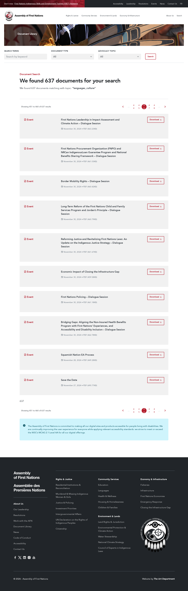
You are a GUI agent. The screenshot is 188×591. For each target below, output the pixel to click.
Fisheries (145, 484)
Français (181, 3)
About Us (170, 15)
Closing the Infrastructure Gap (156, 507)
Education (103, 484)
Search (179, 15)
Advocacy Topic (107, 51)
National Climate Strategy (111, 542)
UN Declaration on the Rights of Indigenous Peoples (72, 521)
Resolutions (143, 3)
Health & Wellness (107, 496)
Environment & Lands (108, 15)
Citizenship (61, 528)
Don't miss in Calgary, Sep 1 (42, 4)
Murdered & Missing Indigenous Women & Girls (72, 495)
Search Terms (11, 51)
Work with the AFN (22, 520)
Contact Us (172, 3)
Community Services (89, 15)
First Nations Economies (153, 496)
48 (154, 106)
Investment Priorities (66, 508)
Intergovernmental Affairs (68, 514)
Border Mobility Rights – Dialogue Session (85, 181)
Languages (103, 490)
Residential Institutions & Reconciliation (68, 486)
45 (139, 106)
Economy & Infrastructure (130, 15)
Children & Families (108, 507)
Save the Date (69, 380)
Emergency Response (151, 501)
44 (133, 106)
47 (149, 106)
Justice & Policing (64, 502)
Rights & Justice (72, 15)
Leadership (131, 3)
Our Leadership (21, 509)
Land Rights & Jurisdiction (111, 522)
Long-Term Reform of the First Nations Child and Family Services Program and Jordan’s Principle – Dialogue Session (93, 210)
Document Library (22, 526)
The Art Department (164, 578)
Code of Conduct (22, 537)
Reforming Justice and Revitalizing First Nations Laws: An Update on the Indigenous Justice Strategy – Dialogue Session (94, 242)
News (162, 3)
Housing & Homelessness (111, 501)
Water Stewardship (107, 536)
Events (154, 3)
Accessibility (118, 3)
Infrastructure (147, 490)
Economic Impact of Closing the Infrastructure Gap (90, 272)
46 (144, 106)
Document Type (59, 51)
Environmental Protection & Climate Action (112, 529)
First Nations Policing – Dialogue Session (84, 297)
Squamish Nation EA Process (77, 355)
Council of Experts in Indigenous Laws (114, 549)
